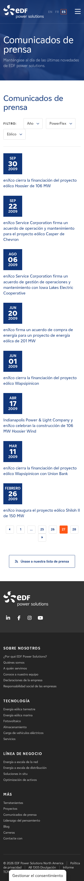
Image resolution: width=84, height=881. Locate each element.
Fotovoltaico (12, 721)
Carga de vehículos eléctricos (23, 733)
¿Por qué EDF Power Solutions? (25, 656)
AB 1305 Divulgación (42, 867)
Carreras (9, 833)
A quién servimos (15, 668)
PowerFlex (58, 123)
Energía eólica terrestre (19, 709)
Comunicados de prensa (20, 815)
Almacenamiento (15, 727)
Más (7, 794)
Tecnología (16, 701)
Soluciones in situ (15, 774)
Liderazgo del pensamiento (21, 820)
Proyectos (10, 809)
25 (42, 529)
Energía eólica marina (17, 715)
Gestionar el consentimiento (37, 875)
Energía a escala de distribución (25, 768)
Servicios (9, 739)
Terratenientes (13, 803)
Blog (6, 826)
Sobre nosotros (21, 648)
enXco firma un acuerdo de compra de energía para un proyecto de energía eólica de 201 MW (38, 335)
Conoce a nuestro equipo (20, 674)
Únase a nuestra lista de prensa (45, 561)
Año (30, 123)
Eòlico (11, 134)
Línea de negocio (22, 754)
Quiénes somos (13, 662)
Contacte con (12, 838)
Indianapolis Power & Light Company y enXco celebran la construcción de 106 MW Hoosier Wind (38, 426)
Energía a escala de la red (20, 762)
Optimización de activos (20, 780)
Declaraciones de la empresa (22, 680)
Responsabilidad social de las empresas (29, 686)
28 (74, 529)
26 (53, 529)
